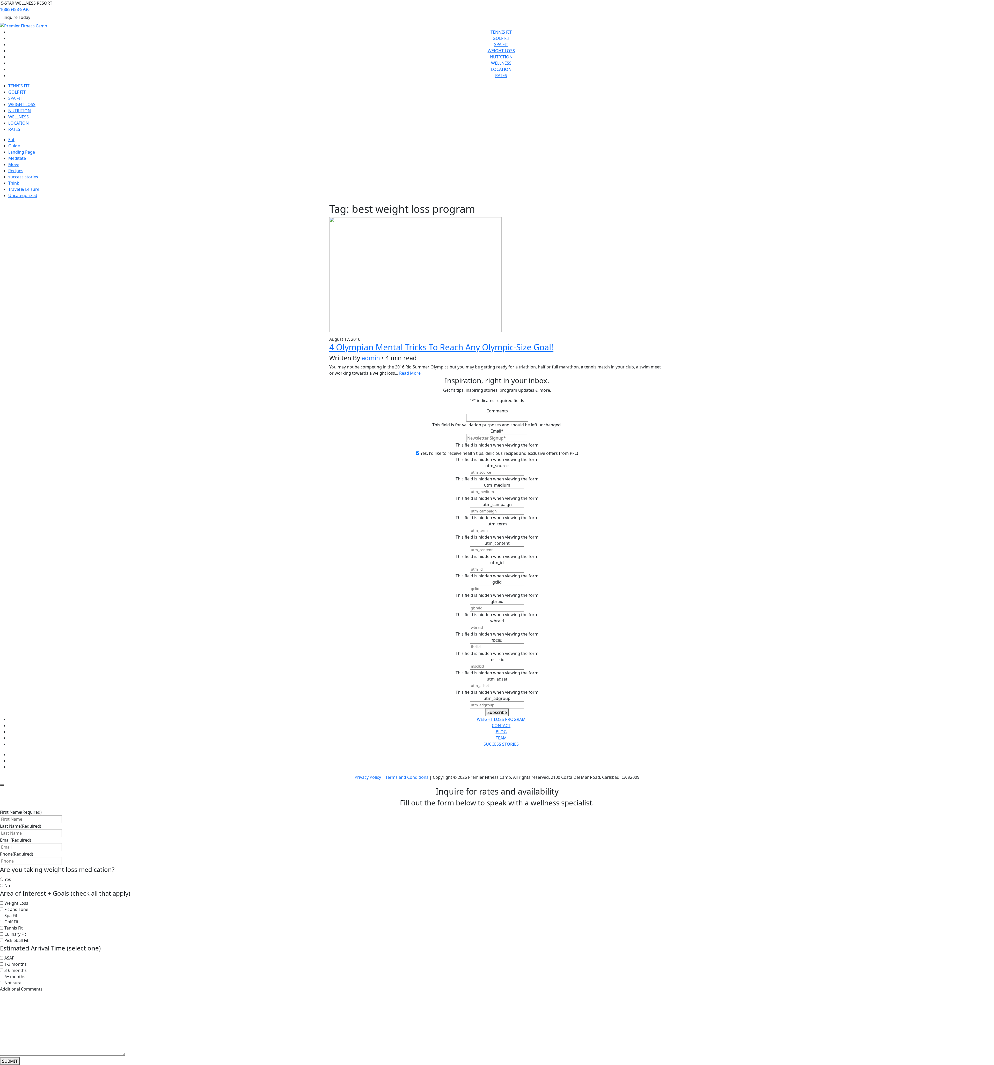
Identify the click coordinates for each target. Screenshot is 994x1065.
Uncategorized (22, 195)
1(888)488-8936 (15, 9)
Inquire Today (16, 17)
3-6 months (15, 970)
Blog (501, 732)
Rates (501, 75)
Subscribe (497, 712)
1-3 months (15, 964)
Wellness (501, 63)
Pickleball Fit (16, 940)
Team (501, 738)
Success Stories (501, 744)
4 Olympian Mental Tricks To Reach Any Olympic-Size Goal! (441, 347)
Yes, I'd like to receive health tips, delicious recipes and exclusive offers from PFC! (499, 453)
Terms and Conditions (406, 777)
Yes (7, 879)
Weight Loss (501, 51)
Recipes (15, 170)
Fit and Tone (16, 909)
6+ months (14, 976)
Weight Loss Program (501, 719)
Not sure (12, 983)
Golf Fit (501, 38)
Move (13, 164)
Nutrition (501, 57)
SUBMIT (10, 1061)
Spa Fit (501, 44)
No (7, 885)
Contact (501, 725)
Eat (11, 139)
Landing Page (21, 152)
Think (13, 183)
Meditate (17, 158)
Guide (14, 146)
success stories (23, 177)
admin (371, 357)
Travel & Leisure (23, 189)
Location (501, 69)
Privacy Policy (368, 777)
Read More (410, 373)
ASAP (9, 958)
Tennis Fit (501, 32)
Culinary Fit (15, 934)
